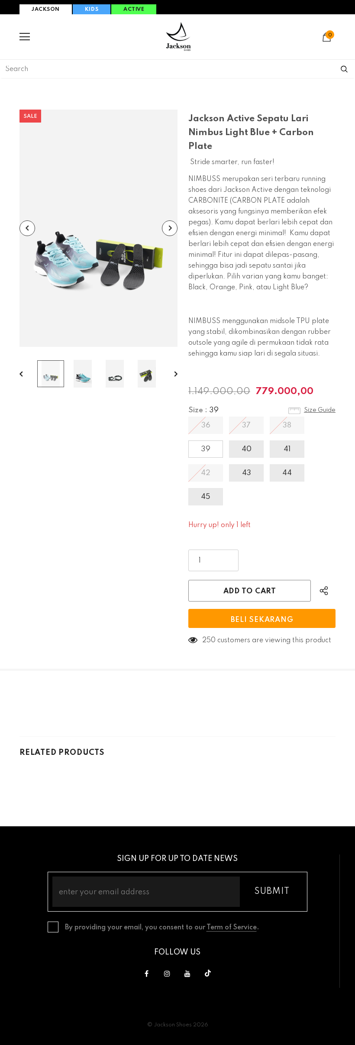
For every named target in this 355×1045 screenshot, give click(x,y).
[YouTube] (187, 973)
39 (205, 449)
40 (247, 449)
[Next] (170, 228)
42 (205, 473)
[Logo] (178, 36)
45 (205, 497)
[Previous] (27, 228)
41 (287, 449)
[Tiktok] (208, 973)
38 (287, 425)
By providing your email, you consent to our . (162, 927)
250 (209, 640)
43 (246, 473)
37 (246, 425)
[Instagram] (167, 973)
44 (287, 473)
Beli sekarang (262, 620)
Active (133, 9)
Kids (91, 9)
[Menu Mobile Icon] (24, 37)
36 (205, 425)
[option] (98, 228)
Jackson (46, 9)
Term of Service (232, 927)
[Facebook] (147, 973)
